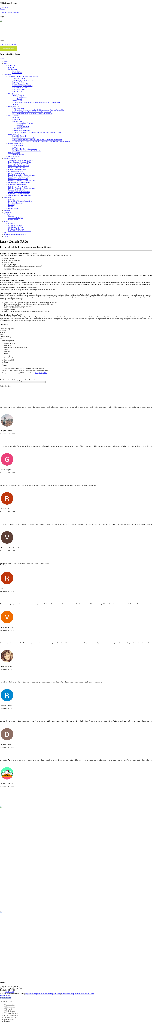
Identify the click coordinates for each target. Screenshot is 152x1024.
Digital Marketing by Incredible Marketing (39, 994)
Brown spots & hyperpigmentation (15, 347)
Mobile (2, 333)
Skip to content (5, 995)
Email (5, 337)
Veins (6, 354)
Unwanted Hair (9, 360)
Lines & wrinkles (9, 343)
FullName (7, 329)
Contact (2, 9)
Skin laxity (7, 345)
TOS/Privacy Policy (67, 994)
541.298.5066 (9, 992)
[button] (5, 997)
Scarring (7, 356)
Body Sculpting (9, 358)
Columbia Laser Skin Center (9, 12)
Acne (6, 349)
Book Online (4, 7)
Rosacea (7, 352)
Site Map (57, 994)
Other (6, 362)
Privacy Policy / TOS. (41, 373)
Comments (3, 376)
